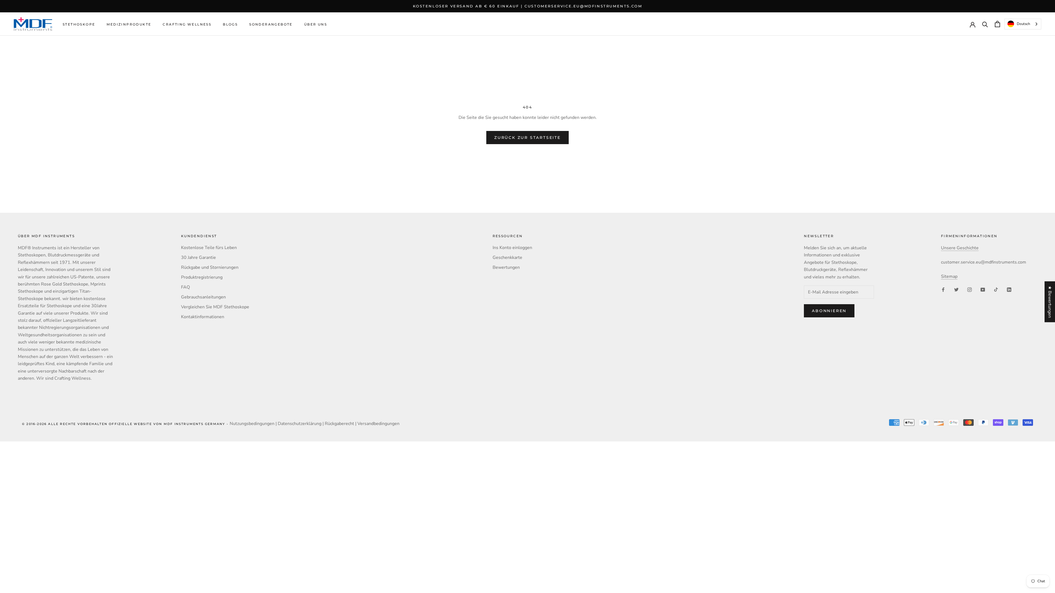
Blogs (230, 24)
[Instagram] (969, 289)
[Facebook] (943, 289)
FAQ (185, 287)
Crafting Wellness (187, 24)
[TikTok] (996, 289)
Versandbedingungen (378, 424)
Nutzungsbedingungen (252, 424)
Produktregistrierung (202, 277)
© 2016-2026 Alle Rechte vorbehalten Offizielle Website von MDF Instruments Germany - (126, 424)
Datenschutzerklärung (299, 424)
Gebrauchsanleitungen (203, 297)
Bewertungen (506, 267)
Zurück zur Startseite (527, 137)
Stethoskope (79, 24)
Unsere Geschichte (960, 248)
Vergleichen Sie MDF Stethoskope (215, 307)
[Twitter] (956, 289)
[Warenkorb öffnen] (997, 24)
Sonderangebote (271, 24)
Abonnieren (829, 310)
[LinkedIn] (1009, 289)
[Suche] (985, 24)
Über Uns (315, 24)
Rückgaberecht (339, 424)
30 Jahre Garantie (198, 257)
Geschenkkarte (507, 257)
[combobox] (1022, 24)
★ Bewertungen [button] (1050, 302)
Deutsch (1023, 23)
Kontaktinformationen (202, 317)
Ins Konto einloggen (512, 248)
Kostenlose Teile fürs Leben (209, 248)
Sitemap (949, 276)
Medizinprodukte (129, 24)
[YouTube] (983, 289)
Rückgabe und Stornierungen (209, 267)
